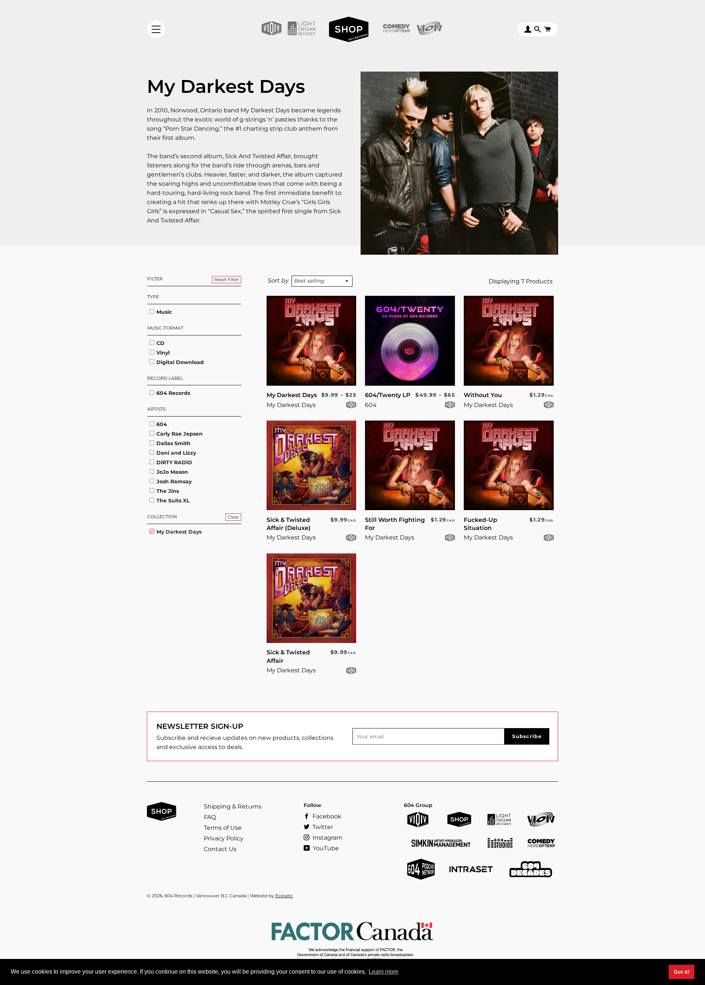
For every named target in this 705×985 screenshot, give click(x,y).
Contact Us (220, 849)
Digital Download (179, 362)
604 (161, 424)
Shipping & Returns (232, 806)
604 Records (172, 393)
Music (163, 312)
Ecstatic (284, 895)
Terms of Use (223, 827)
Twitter (322, 827)
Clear (233, 517)
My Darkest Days (178, 531)
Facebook (326, 816)
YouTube (325, 848)
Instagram (327, 837)
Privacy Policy (223, 838)
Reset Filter (226, 279)
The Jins (167, 491)
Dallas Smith (173, 443)
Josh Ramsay (173, 481)
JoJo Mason (171, 472)
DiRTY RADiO (173, 462)
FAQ (210, 817)
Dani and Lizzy (175, 453)
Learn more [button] (383, 971)
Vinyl (162, 352)
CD (159, 343)
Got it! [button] (682, 972)
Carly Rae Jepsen (179, 433)
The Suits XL (172, 500)
